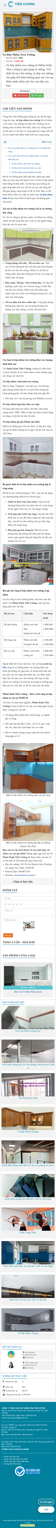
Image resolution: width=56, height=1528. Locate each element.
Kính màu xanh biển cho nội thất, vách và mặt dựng (28, 1266)
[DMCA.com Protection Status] (28, 1525)
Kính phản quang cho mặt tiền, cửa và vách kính (28, 1199)
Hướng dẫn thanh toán (12, 1464)
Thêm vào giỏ (22, 95)
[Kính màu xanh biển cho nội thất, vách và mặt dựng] (28, 1261)
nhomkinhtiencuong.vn (25, 875)
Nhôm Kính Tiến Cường (27, 1520)
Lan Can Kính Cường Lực (28, 1031)
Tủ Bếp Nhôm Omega (28, 1131)
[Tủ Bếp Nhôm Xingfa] (28, 1327)
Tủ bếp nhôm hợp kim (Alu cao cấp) (26, 168)
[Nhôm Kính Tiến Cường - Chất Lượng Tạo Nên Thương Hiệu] (31, 4)
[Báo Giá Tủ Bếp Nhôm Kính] (28, 982)
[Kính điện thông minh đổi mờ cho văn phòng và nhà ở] (28, 1160)
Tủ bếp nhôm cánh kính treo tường (25, 164)
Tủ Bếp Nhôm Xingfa (28, 1333)
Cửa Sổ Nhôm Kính (28, 1098)
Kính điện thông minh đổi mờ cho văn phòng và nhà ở (28, 1165)
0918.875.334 (30, 1355)
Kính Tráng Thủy (28, 1232)
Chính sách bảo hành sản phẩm (16, 1459)
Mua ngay (38, 95)
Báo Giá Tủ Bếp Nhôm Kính (28, 991)
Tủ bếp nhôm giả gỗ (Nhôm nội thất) (26, 172)
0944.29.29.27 (31, 1365)
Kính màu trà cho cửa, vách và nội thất (28, 1299)
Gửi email (29, 1357)
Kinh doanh (30, 1352)
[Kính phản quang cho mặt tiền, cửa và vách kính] (28, 1193)
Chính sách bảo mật (11, 1457)
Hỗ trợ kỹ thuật (31, 1363)
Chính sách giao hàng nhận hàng (16, 1461)
